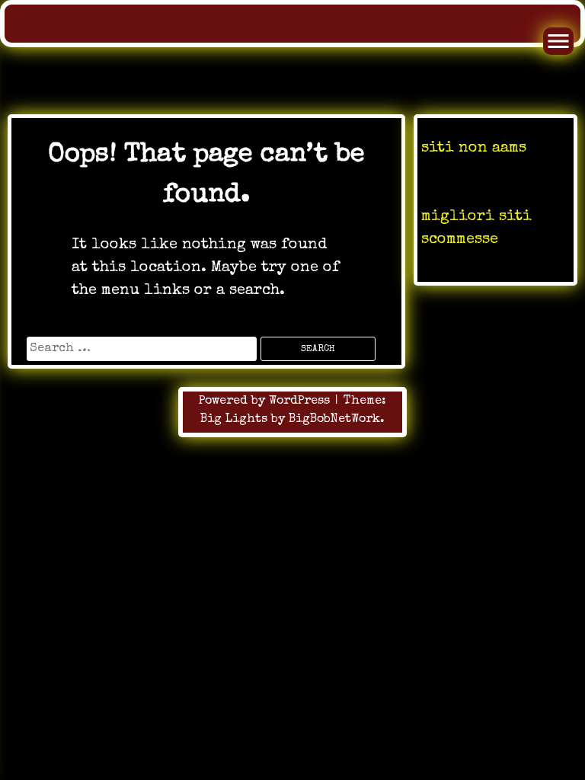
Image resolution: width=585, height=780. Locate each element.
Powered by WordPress (266, 401)
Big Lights (233, 420)
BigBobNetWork (334, 420)
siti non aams (473, 148)
